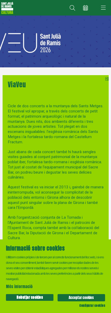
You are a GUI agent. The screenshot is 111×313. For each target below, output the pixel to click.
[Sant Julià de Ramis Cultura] (6, 8)
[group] (55, 41)
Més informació (19, 286)
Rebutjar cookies (30, 297)
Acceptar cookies (81, 297)
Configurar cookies (92, 305)
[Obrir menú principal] (103, 8)
